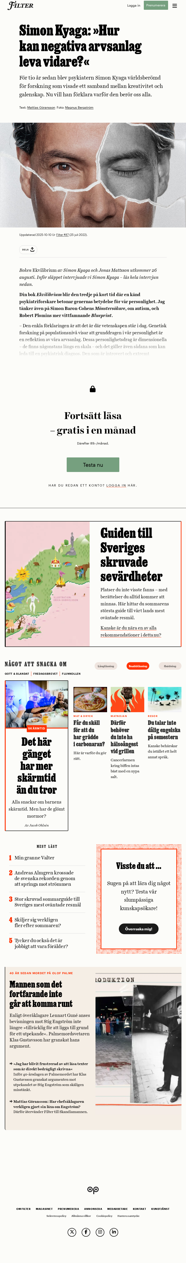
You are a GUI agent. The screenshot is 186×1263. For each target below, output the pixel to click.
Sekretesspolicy (56, 1216)
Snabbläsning (138, 666)
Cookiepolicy (104, 1216)
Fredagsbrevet (45, 673)
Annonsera (93, 1209)
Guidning (170, 666)
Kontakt (139, 1209)
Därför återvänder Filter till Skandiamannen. (50, 1107)
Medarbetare (117, 1209)
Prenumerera (155, 5)
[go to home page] (21, 5)
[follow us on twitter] (72, 1232)
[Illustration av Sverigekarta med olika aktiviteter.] (48, 584)
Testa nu (93, 465)
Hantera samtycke (128, 1216)
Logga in (133, 5)
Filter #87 (62, 235)
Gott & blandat (17, 673)
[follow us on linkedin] (114, 1232)
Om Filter (23, 1209)
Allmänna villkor (81, 1216)
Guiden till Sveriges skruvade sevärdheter (131, 554)
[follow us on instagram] (100, 1232)
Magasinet (44, 1209)
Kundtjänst (160, 1209)
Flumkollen (71, 673)
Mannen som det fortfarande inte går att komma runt (41, 993)
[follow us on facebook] (86, 1232)
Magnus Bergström (79, 107)
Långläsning (106, 666)
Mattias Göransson (41, 107)
